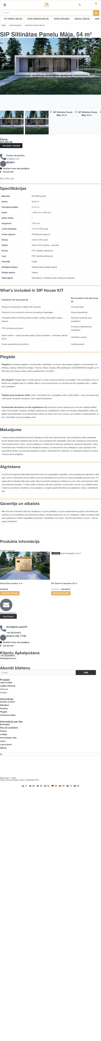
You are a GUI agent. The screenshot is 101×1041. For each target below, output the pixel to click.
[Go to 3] (62, 123)
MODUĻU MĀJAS (82, 19)
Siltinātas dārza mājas (35, 25)
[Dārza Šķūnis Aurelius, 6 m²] (25, 566)
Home (3, 25)
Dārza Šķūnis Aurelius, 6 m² (11, 583)
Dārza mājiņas (15, 25)
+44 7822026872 (13, 633)
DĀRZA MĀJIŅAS (61, 19)
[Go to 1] (12, 123)
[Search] (96, 13)
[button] (5, 5)
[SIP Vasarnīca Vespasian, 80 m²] (76, 566)
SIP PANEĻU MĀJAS (13, 19)
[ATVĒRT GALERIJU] (50, 73)
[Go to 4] (87, 123)
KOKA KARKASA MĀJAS (38, 19)
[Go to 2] (37, 123)
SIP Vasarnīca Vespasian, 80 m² (64, 583)
